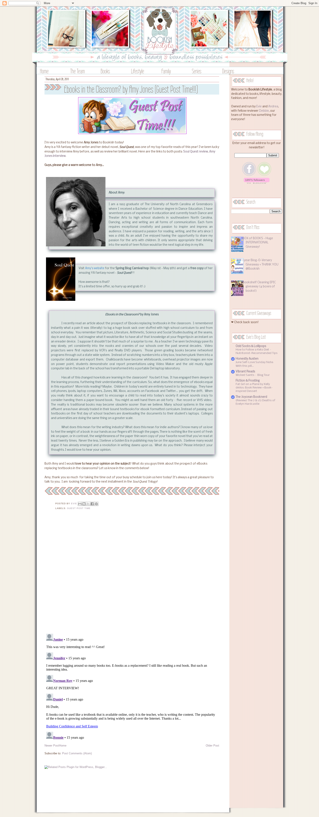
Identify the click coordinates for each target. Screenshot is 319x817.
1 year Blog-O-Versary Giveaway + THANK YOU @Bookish (260, 264)
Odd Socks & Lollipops (251, 346)
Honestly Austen (247, 358)
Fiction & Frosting (248, 380)
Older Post (212, 745)
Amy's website (94, 268)
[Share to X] (88, 504)
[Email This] (80, 504)
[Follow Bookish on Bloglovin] (257, 183)
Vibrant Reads (245, 371)
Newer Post (51, 745)
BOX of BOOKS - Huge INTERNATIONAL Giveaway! (257, 243)
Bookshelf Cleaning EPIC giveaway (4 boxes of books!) (259, 287)
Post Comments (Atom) (77, 753)
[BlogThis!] (84, 504)
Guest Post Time (78, 508)
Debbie (264, 111)
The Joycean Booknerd (251, 397)
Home (44, 71)
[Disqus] (131, 574)
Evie (259, 106)
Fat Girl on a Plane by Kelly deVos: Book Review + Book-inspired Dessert (254, 388)
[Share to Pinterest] (96, 504)
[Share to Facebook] (92, 504)
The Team (77, 71)
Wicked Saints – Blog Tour (253, 375)
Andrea (273, 106)
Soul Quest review (195, 151)
